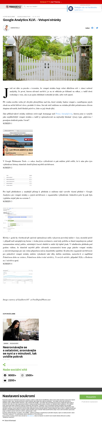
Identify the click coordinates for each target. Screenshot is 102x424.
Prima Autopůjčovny (64, 113)
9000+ (12, 375)
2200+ (12, 380)
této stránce (30, 416)
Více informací (10, 421)
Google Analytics (23, 16)
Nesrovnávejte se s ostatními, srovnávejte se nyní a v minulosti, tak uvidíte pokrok (20, 352)
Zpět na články (9, 16)
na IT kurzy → (51, 2)
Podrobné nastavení (90, 402)
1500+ (29, 375)
